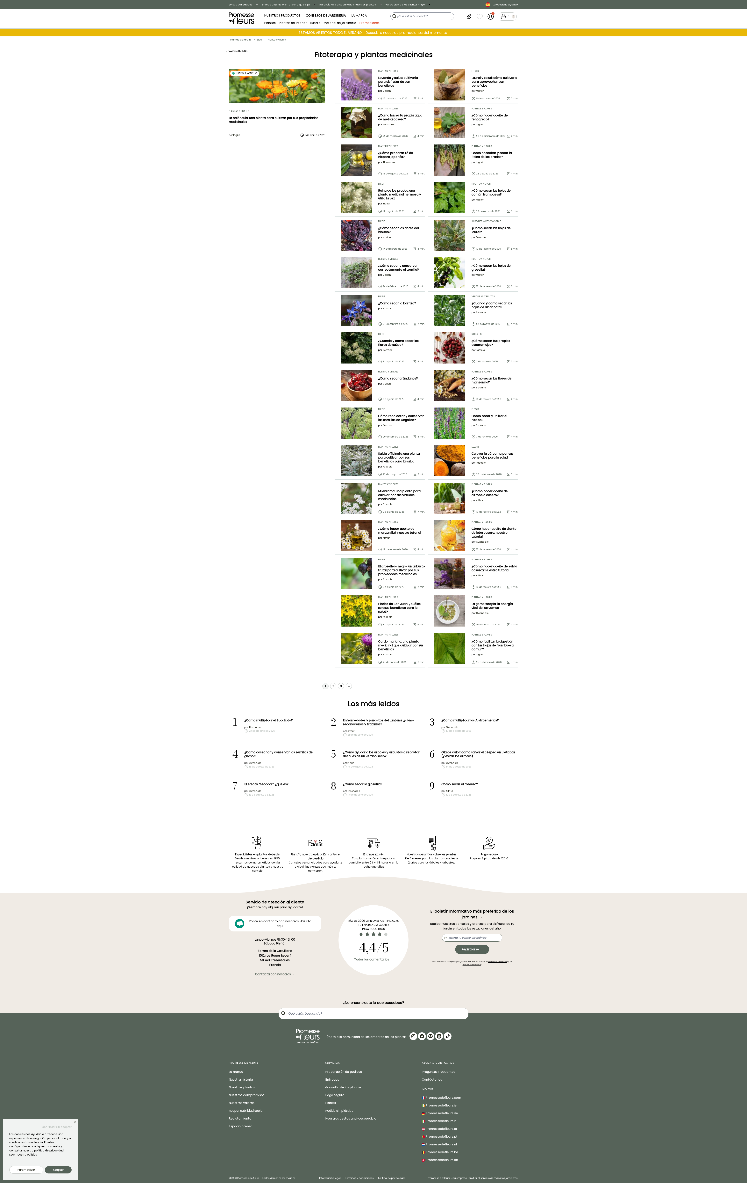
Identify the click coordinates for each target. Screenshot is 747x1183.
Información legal (330, 1178)
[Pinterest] (430, 1036)
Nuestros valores (241, 1103)
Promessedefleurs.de (441, 1113)
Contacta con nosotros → (275, 974)
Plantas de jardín (240, 39)
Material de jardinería (340, 23)
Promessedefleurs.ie (441, 1105)
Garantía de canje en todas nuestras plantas (347, 4)
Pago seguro (334, 1095)
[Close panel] (74, 1122)
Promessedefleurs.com (443, 1097)
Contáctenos (432, 1079)
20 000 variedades (240, 4)
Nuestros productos (282, 15)
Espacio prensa (240, 1126)
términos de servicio (472, 964)
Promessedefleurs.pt (441, 1136)
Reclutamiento (240, 1118)
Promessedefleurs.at (441, 1129)
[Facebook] (422, 1036)
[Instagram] (413, 1036)
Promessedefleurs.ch (441, 1160)
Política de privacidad (391, 1178)
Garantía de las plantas (343, 1087)
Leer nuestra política (23, 1155)
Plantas (270, 23)
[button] (469, 16)
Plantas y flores (277, 39)
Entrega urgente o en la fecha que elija (286, 4)
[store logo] (241, 18)
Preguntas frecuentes (438, 1071)
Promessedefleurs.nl (441, 1144)
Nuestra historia (241, 1079)
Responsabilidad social (246, 1110)
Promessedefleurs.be (441, 1152)
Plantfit (330, 1103)
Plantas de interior (293, 23)
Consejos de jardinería (326, 15)
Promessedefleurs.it (440, 1121)
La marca (359, 15)
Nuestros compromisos (246, 1095)
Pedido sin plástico (339, 1110)
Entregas (332, 1079)
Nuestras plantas (242, 1087)
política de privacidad (497, 961)
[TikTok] (447, 1036)
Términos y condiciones (359, 1178)
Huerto (315, 23)
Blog (259, 39)
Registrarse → (472, 949)
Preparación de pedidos (343, 1071)
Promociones (369, 23)
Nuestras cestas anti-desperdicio (350, 1118)
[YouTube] (439, 1036)
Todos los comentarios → (373, 959)
